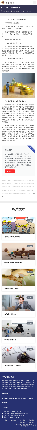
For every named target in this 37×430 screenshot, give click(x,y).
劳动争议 (28, 11)
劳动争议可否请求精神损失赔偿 (13, 262)
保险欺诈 (17, 398)
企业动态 (31, 422)
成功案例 (5, 398)
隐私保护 (22, 422)
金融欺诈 (5, 402)
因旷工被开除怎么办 (10, 314)
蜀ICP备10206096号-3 (28, 426)
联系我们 (9, 171)
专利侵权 (11, 398)
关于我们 (22, 420)
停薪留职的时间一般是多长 (12, 288)
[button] (34, 2)
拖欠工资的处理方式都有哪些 (12, 365)
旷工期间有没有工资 (10, 340)
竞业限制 (30, 398)
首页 (6, 420)
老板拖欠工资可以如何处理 (12, 237)
